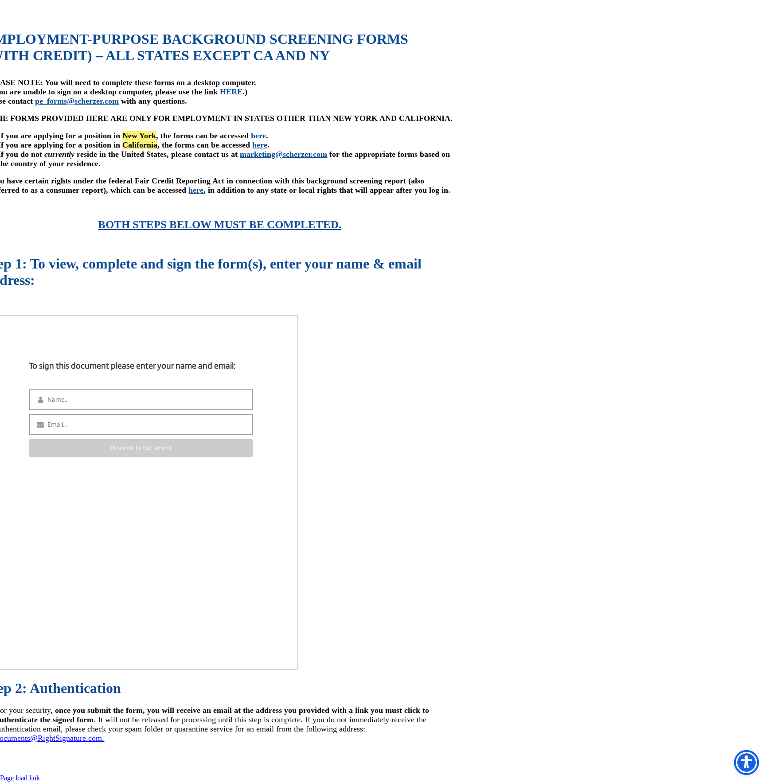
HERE (231, 91)
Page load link (20, 778)
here (258, 135)
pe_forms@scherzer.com (77, 101)
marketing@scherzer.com (283, 154)
